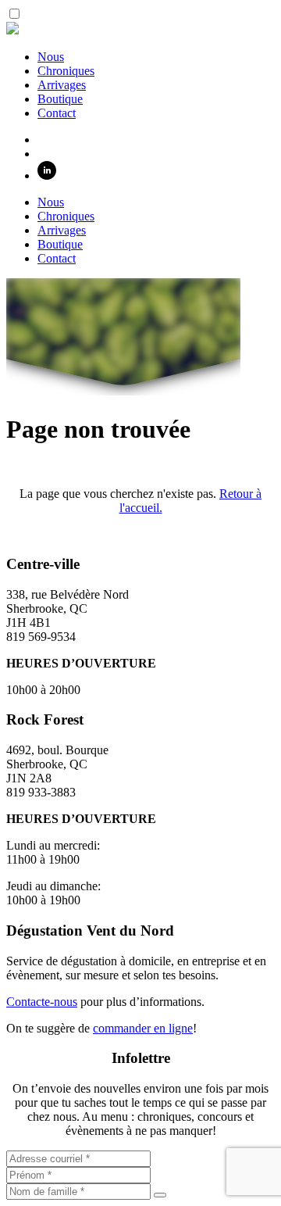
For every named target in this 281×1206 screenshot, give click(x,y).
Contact (56, 113)
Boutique (60, 99)
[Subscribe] (160, 1195)
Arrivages (61, 84)
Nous (50, 56)
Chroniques (65, 70)
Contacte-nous (41, 1001)
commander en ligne (143, 1028)
